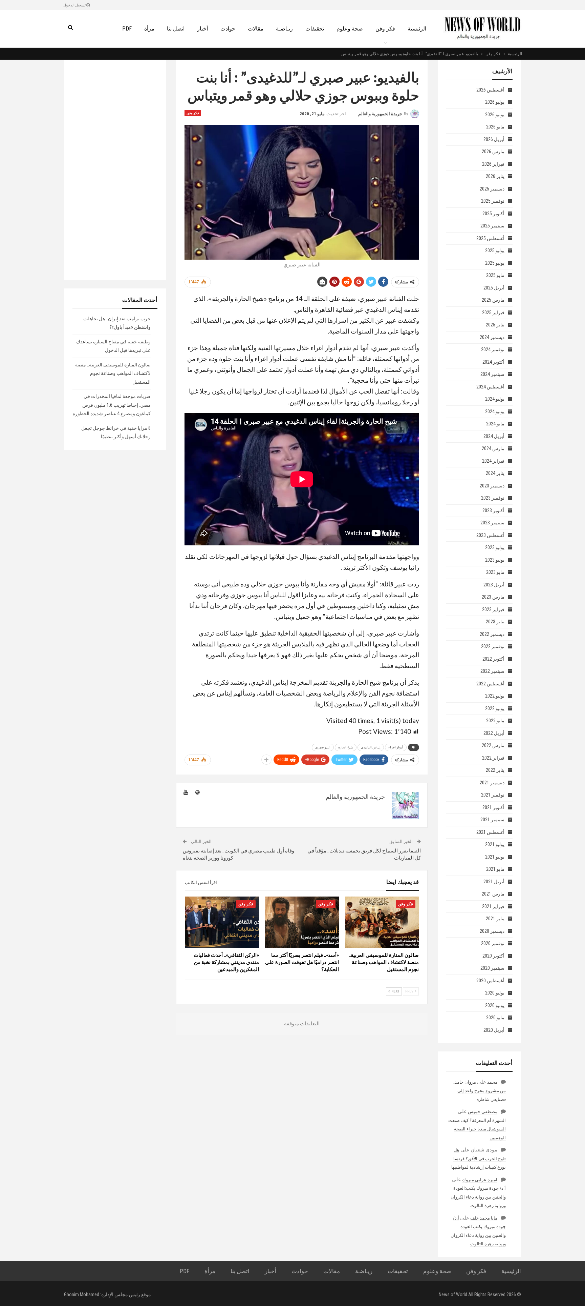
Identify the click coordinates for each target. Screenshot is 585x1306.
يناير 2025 (495, 324)
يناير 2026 (495, 176)
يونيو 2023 (494, 560)
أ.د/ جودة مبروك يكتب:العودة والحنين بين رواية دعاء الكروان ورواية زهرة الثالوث (478, 1197)
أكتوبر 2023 (493, 510)
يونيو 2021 (494, 857)
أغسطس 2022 (490, 683)
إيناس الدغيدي (371, 747)
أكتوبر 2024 (493, 362)
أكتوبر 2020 (493, 956)
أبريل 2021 (493, 881)
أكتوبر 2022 (493, 659)
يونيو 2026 (494, 114)
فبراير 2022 (493, 758)
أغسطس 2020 (490, 980)
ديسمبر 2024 (492, 337)
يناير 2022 (495, 770)
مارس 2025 (493, 300)
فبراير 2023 (493, 609)
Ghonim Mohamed (81, 1294)
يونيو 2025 (494, 263)
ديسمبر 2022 (492, 634)
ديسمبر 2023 (492, 485)
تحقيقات (314, 28)
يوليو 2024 (494, 399)
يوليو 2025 (494, 250)
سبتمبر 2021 (492, 819)
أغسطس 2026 (490, 90)
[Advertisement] (114, 170)
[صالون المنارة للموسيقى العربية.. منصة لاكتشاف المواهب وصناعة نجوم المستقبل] (382, 922)
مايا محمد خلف (483, 1218)
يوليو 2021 (494, 844)
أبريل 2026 (493, 139)
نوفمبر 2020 (492, 943)
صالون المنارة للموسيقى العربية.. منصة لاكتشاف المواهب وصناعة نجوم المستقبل (113, 373)
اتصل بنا (176, 28)
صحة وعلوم (350, 28)
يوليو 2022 (494, 696)
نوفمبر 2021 (492, 795)
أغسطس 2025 (490, 238)
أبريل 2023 (493, 584)
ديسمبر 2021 (492, 782)
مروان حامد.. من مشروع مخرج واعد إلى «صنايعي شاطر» (479, 1091)
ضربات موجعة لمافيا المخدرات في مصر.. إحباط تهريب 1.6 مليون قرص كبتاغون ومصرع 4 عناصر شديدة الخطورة (112, 405)
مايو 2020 (495, 1017)
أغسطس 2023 (490, 535)
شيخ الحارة (345, 747)
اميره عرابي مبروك (479, 1179)
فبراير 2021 (493, 906)
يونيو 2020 (494, 1005)
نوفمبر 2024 (492, 349)
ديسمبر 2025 (492, 189)
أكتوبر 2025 (493, 213)
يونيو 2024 (494, 411)
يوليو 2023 (494, 547)
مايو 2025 (495, 275)
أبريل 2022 (493, 733)
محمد (492, 1082)
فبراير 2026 (493, 164)
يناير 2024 (495, 473)
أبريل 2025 (493, 287)
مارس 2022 (493, 745)
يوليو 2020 (494, 993)
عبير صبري (322, 747)
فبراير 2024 (493, 461)
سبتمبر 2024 (492, 374)
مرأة (149, 28)
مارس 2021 (493, 894)
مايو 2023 (495, 572)
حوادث (227, 28)
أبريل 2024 (493, 436)
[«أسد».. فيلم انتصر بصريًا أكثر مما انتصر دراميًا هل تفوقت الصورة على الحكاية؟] (302, 922)
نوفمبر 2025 (492, 201)
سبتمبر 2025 (492, 225)
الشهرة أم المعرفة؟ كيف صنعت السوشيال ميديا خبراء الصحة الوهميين (477, 1129)
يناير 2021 (495, 918)
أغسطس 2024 (490, 386)
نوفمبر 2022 (492, 646)
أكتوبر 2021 (493, 807)
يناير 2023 (495, 621)
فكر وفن (385, 28)
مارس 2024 (493, 448)
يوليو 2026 (494, 102)
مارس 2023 (493, 597)
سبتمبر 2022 (492, 671)
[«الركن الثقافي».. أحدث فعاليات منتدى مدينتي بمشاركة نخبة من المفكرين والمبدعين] (222, 922)
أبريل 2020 (493, 1030)
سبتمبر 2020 (492, 968)
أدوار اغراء (395, 747)
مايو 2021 (495, 869)
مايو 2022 (495, 720)
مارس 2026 (493, 151)
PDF (127, 28)
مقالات (255, 28)
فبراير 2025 (493, 312)
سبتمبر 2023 (492, 522)
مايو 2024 (495, 423)
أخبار (202, 28)
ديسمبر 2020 (492, 931)
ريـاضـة (284, 28)
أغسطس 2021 (490, 832)
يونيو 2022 (494, 708)
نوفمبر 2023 (492, 498)
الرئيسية (417, 28)
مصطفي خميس (482, 1111)
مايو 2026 (495, 126)
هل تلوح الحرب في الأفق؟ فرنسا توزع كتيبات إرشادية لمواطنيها (478, 1158)
